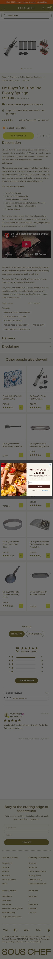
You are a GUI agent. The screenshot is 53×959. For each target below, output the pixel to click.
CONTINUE (39, 486)
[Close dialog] (50, 465)
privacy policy (45, 490)
